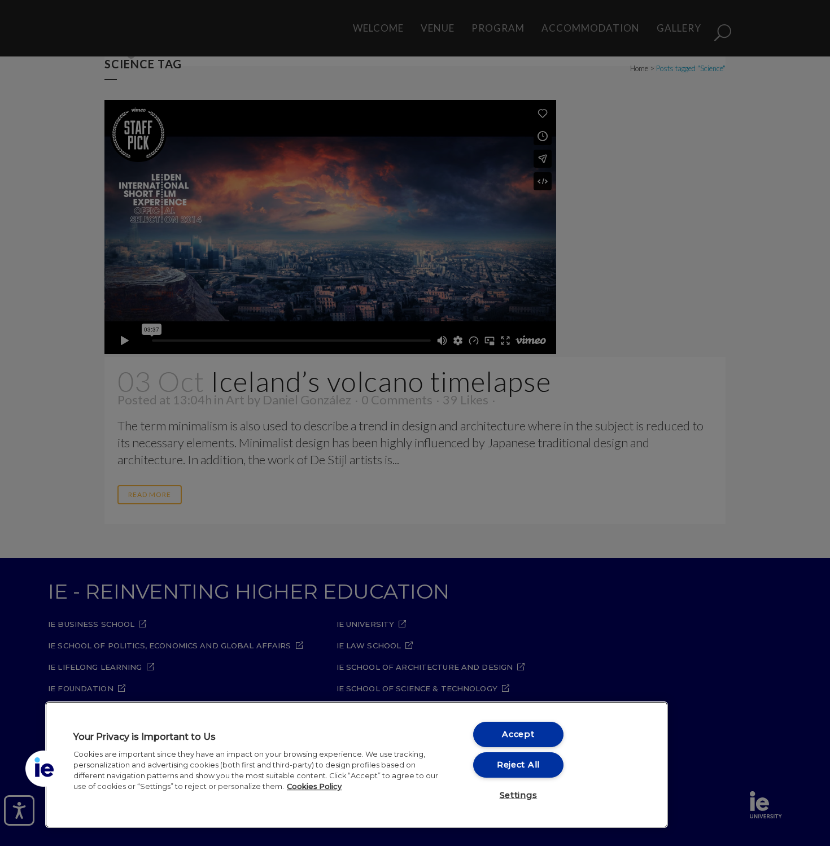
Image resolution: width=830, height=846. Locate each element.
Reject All (518, 765)
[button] (43, 769)
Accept (518, 734)
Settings (519, 795)
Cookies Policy (314, 786)
